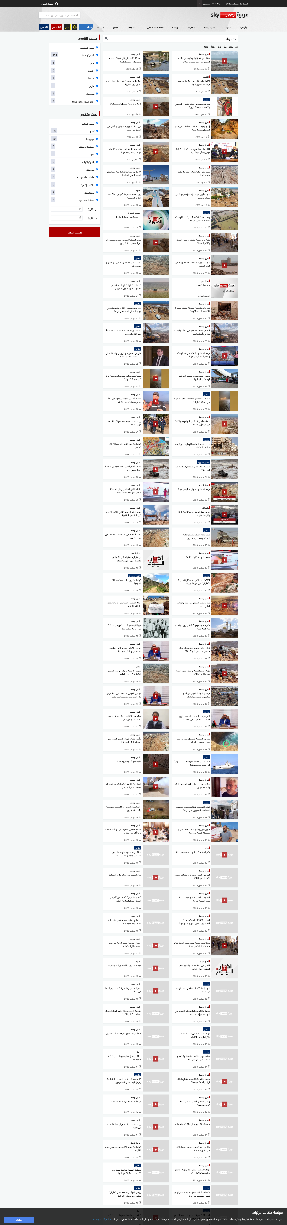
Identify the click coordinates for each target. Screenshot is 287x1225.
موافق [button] (19, 1219)
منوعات (131, 27)
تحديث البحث (75, 232)
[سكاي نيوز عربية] (229, 15)
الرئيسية (244, 27)
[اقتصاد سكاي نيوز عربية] (86, 27)
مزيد (101, 27)
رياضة (175, 27)
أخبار (229, 27)
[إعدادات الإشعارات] (74, 27)
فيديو (115, 27)
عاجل (67, 27)
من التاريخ (93, 209)
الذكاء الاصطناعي (155, 27)
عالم (192, 27)
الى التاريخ (93, 218)
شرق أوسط (209, 27)
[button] (56, 27)
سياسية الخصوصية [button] (102, 1219)
